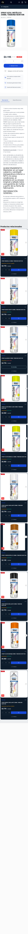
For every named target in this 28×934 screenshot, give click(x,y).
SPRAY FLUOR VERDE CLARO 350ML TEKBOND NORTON (12, 407)
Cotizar (15, 273)
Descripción (5, 100)
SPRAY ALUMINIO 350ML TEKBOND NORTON (12, 358)
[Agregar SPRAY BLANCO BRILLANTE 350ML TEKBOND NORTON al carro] (18, 515)
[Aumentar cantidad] (22, 61)
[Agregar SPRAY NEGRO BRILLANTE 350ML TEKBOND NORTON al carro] (18, 614)
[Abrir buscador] (11, 2)
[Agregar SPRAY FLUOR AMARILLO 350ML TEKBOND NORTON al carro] (18, 465)
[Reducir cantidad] (5, 61)
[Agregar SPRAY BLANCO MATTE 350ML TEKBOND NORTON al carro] (18, 318)
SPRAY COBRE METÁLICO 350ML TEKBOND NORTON (14, 555)
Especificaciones (17, 100)
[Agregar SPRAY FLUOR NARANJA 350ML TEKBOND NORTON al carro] (18, 662)
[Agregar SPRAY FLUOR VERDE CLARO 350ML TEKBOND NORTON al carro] (18, 417)
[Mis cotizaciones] (22, 2)
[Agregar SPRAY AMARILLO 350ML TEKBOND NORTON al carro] (18, 270)
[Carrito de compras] (25, 2)
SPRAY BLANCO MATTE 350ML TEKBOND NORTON (13, 309)
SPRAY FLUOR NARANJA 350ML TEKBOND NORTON (13, 654)
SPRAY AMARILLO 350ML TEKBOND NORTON (12, 261)
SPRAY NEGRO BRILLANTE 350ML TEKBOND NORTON (12, 604)
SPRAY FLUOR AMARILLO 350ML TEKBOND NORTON (14, 456)
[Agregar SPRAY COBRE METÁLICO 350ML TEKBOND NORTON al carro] (18, 564)
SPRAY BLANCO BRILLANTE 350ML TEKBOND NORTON (12, 506)
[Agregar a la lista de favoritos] (26, 242)
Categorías (6, 6)
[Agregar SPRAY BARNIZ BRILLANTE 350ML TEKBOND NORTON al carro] (18, 712)
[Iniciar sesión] (19, 2)
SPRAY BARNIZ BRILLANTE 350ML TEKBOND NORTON (12, 703)
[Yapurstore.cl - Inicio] (2, 2)
